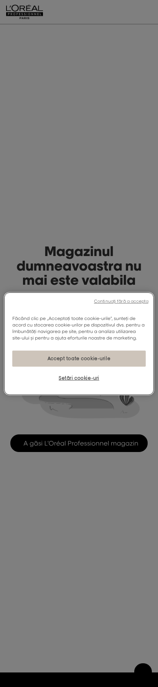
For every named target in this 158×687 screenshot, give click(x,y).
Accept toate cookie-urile (79, 358)
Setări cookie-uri (79, 378)
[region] (79, 343)
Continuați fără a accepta (121, 301)
